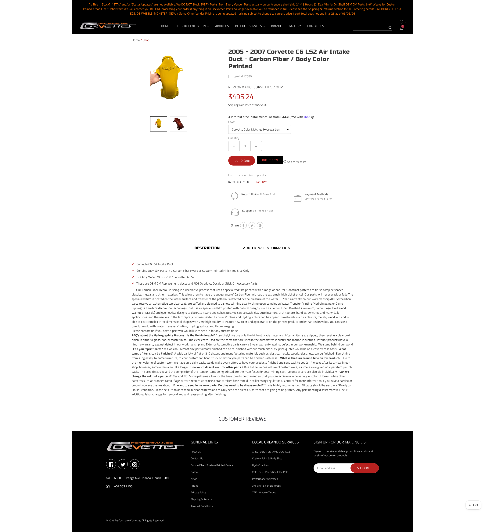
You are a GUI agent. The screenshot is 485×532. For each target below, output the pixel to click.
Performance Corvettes (128, 520)
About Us (196, 451)
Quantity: (234, 138)
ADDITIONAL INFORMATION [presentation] (266, 248)
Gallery (195, 472)
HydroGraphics (260, 465)
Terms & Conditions (202, 506)
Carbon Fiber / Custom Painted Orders (212, 465)
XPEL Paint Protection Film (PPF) (270, 472)
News (194, 479)
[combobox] (372, 27)
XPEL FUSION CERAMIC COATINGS (271, 451)
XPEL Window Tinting (264, 492)
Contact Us (197, 458)
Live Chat (260, 182)
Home (136, 40)
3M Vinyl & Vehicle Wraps (266, 486)
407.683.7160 (123, 486)
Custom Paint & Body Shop (267, 458)
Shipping (233, 105)
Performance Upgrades (265, 479)
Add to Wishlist (296, 161)
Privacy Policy (198, 492)
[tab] (207, 248)
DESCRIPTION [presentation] (207, 248)
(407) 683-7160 (238, 182)
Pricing (194, 486)
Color (231, 122)
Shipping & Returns (202, 499)
